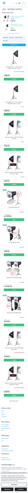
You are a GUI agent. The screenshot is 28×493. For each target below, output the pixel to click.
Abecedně (5, 40)
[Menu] (19, 3)
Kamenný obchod (5, 426)
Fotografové (3, 416)
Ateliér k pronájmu (5, 438)
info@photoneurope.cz (6, 459)
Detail (14, 219)
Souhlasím (21, 489)
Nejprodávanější (18, 37)
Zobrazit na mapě (5, 471)
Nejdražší (11, 37)
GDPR (2, 430)
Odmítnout (7, 489)
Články (2, 411)
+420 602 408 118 (4, 449)
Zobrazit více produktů (13, 33)
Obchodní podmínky (5, 428)
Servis (2, 441)
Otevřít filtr (14, 45)
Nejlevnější (5, 37)
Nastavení (14, 484)
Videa (2, 412)
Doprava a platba (5, 424)
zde (16, 481)
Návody (3, 414)
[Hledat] (14, 3)
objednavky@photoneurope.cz (7, 450)
